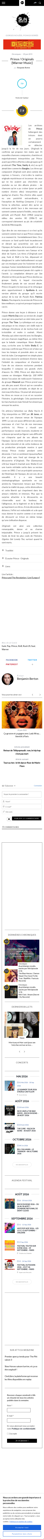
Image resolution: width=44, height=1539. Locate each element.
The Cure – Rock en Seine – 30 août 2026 (26, 1129)
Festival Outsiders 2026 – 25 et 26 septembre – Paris (26, 1267)
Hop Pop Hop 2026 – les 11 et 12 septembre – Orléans (27, 1230)
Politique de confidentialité (23, 1429)
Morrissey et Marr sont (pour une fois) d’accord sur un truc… (22, 1043)
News (22, 1038)
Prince (14, 646)
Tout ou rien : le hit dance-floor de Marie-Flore (22, 762)
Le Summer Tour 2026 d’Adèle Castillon (27, 1090)
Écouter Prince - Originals (17, 558)
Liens (7, 566)
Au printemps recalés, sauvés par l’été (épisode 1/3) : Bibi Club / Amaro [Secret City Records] (29, 992)
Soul (33, 646)
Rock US (26, 646)
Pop (8, 646)
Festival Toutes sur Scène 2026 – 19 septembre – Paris (26, 1248)
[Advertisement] (22, 611)
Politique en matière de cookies (20, 1522)
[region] (22, 1516)
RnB (20, 646)
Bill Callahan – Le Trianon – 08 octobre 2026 (27, 1151)
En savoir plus (22, 1165)
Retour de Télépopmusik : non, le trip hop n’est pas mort (22, 750)
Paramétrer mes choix (22, 1534)
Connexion (38, 786)
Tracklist (9, 550)
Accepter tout (22, 1527)
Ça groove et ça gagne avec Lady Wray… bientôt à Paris (22, 734)
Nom (9, 1406)
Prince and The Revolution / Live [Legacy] (21, 577)
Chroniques (16, 54)
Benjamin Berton (23, 67)
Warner (5, 649)
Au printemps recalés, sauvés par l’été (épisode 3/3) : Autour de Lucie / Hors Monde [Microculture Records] (22, 952)
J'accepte (13, 1434)
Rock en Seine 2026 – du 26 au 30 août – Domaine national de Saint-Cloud (28, 1207)
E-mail (10, 1416)
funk (4, 646)
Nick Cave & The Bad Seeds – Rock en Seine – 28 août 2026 (27, 1113)
